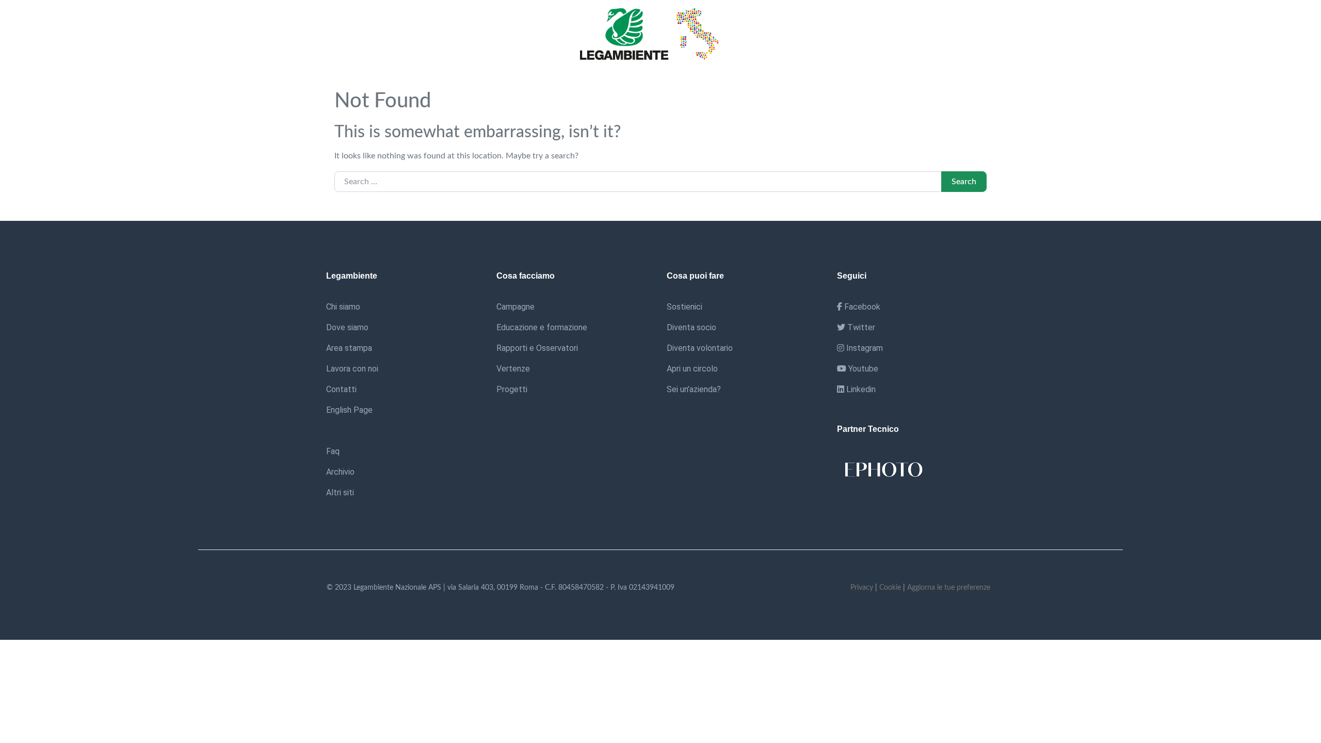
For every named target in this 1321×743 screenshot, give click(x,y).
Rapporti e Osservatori (537, 348)
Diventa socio (691, 327)
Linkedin (860, 389)
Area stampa (349, 348)
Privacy (861, 587)
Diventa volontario (700, 348)
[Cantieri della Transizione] (652, 33)
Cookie (890, 587)
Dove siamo (347, 327)
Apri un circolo (692, 369)
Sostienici (684, 307)
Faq (333, 451)
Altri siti (340, 492)
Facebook (861, 307)
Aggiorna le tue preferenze (948, 587)
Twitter (860, 327)
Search (964, 181)
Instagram (863, 348)
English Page (349, 410)
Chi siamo (343, 307)
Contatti (341, 389)
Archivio (340, 472)
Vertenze (513, 369)
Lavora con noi (352, 369)
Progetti (511, 389)
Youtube (862, 369)
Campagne (515, 307)
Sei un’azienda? (694, 389)
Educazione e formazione (541, 327)
